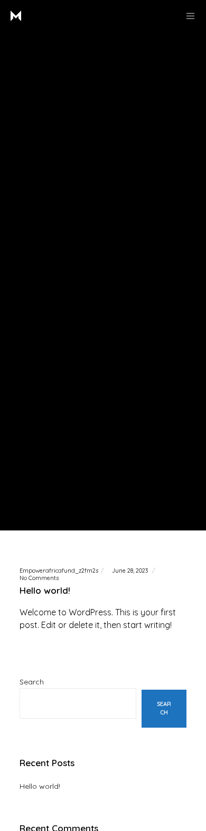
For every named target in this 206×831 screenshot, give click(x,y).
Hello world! (40, 786)
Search (32, 682)
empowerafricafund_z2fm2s (59, 570)
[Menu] (187, 16)
